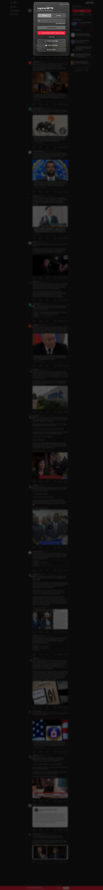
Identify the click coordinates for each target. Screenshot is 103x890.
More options (52, 49)
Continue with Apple (53, 45)
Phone (59, 15)
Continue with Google (52, 41)
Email (45, 15)
